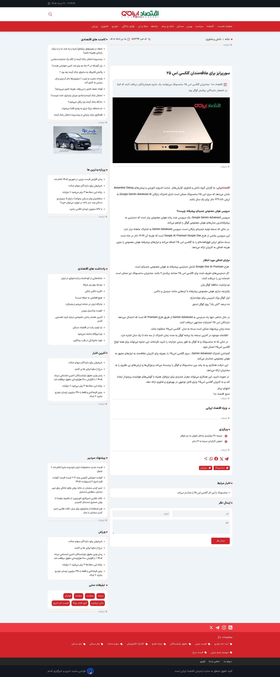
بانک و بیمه (168, 26)
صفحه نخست (224, 26)
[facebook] (216, 459)
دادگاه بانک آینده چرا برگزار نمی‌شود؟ (85, 102)
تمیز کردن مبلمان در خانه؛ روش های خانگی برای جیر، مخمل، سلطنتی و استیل (77, 490)
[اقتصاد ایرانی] (140, 14)
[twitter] (221, 459)
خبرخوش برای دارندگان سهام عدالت (85, 186)
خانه (227, 39)
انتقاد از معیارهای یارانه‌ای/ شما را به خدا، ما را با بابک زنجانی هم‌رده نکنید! (77, 51)
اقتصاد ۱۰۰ (218, 394)
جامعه (155, 26)
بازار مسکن (76, 644)
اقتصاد (210, 26)
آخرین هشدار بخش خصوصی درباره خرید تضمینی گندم (78, 319)
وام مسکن (94, 644)
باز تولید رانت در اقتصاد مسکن (87, 327)
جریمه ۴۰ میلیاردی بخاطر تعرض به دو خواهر (201, 436)
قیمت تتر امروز (61, 603)
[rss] (230, 627)
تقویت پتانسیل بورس (91, 310)
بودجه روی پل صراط (92, 285)
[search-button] (50, 14)
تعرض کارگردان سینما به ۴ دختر (207, 441)
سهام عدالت (113, 644)
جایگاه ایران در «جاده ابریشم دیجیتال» (84, 304)
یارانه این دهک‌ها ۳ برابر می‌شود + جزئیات (82, 192)
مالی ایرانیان (97, 603)
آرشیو (202, 661)
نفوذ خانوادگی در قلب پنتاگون (87, 340)
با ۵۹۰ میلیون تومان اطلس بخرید (86, 209)
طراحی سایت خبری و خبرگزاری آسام (67, 671)
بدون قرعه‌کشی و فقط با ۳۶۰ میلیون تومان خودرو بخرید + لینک (78, 394)
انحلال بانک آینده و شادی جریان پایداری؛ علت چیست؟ (76, 95)
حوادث (78, 596)
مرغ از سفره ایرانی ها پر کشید (88, 369)
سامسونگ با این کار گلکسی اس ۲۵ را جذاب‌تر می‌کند (202, 492)
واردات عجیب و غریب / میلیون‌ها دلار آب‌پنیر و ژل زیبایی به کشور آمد (78, 80)
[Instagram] (224, 627)
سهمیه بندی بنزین (219, 652)
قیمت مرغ (198, 652)
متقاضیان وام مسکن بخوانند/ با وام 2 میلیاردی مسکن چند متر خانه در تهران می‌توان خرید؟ (79, 200)
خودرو (115, 26)
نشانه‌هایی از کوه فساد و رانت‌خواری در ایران (81, 278)
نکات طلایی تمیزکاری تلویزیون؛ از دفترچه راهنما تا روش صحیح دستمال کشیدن (78, 500)
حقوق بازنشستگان (178, 644)
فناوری (105, 26)
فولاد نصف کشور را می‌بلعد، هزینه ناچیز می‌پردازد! (78, 89)
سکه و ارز (143, 26)
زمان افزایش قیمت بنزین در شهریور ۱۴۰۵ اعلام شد (78, 179)
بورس (189, 26)
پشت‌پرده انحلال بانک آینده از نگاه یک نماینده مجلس (76, 59)
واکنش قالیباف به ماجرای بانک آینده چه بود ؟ (80, 72)
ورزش (95, 26)
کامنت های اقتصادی (93, 39)
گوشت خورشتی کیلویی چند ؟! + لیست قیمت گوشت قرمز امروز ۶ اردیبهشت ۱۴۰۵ (77, 479)
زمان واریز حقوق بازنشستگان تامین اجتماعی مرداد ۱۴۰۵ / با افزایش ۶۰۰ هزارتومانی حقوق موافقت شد (78, 377)
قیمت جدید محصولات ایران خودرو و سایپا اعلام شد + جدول (76, 469)
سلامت (89, 596)
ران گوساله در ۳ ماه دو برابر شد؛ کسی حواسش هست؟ (77, 65)
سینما (101, 596)
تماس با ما (214, 661)
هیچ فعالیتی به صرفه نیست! (88, 298)
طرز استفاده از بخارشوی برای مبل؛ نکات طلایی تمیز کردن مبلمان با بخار (78, 510)
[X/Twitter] (211, 627)
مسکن (180, 26)
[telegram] (226, 459)
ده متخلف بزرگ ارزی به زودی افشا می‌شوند (82, 108)
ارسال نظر (220, 541)
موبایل (203, 468)
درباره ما (228, 661)
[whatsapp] (211, 459)
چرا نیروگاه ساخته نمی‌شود (90, 334)
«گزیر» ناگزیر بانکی (93, 291)
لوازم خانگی (128, 26)
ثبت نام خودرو (221, 644)
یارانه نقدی (157, 644)
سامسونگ (220, 468)
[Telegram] (217, 627)
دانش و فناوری (213, 39)
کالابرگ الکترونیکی (135, 644)
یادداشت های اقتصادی (91, 269)
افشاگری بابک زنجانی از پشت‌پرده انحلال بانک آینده (78, 115)
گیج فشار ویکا (80, 603)
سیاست (199, 26)
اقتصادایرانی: (223, 188)
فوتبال (68, 596)
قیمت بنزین (201, 644)
